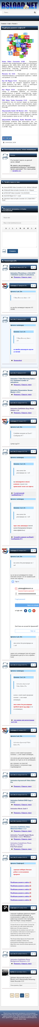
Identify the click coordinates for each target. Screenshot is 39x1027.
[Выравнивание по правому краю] (28, 228)
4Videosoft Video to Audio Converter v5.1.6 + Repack (19, 190)
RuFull (12, 972)
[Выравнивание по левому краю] (20, 228)
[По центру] (24, 228)
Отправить (12, 251)
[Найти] (35, 12)
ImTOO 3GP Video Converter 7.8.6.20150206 (17, 193)
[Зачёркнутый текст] (16, 228)
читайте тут (16, 171)
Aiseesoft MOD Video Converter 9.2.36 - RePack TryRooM (20, 187)
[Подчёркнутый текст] (13, 228)
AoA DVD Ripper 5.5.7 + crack (12, 196)
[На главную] (19, 4)
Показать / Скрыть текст (23, 277)
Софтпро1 (13, 908)
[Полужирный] (6, 228)
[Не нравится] (3, 138)
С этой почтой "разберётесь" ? (17, 494)
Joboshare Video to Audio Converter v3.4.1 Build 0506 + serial (19, 199)
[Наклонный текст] (9, 228)
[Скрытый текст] (35, 228)
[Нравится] (10, 138)
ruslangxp (13, 285)
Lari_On (12, 267)
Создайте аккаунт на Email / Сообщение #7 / (22, 538)
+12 (7, 138)
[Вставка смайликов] (31, 228)
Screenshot (18, 360)
